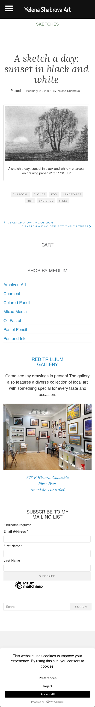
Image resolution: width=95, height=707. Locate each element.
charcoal (20, 194)
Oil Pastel (12, 320)
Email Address (15, 531)
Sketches (47, 24)
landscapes (72, 194)
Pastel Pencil (15, 329)
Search (81, 606)
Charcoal (11, 293)
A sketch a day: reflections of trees (55, 226)
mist (30, 200)
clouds (39, 194)
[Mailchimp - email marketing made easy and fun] (28, 588)
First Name (12, 545)
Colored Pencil (16, 302)
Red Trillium (47, 359)
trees (63, 200)
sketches (46, 200)
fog (54, 194)
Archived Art (14, 284)
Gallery (47, 364)
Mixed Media (15, 311)
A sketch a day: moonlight (30, 222)
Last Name (11, 560)
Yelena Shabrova (68, 90)
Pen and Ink (14, 338)
